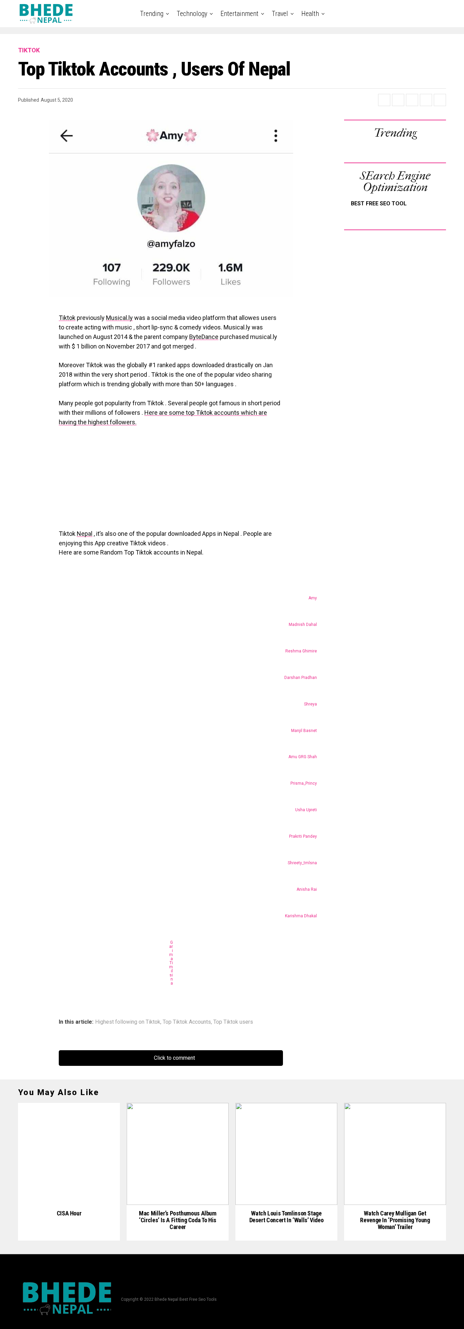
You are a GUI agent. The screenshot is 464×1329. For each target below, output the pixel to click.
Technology (192, 14)
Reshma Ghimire (301, 651)
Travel (280, 14)
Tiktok (67, 317)
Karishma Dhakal (301, 916)
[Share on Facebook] (384, 100)
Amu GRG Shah (302, 756)
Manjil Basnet (304, 730)
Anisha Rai (307, 889)
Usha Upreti (306, 809)
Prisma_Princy (303, 783)
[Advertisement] (171, 481)
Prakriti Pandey (303, 836)
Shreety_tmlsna (302, 863)
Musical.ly (119, 317)
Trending (151, 14)
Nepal (84, 533)
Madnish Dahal (303, 624)
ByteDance (203, 336)
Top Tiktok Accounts (187, 1022)
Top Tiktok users (233, 1022)
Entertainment (239, 14)
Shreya (310, 704)
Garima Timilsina (171, 963)
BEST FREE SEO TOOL (379, 203)
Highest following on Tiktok (127, 1022)
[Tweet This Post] (398, 100)
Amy (312, 598)
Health (310, 14)
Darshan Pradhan (300, 677)
